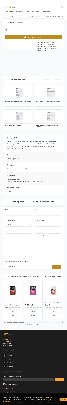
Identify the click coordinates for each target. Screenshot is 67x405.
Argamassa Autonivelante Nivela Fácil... (11, 305)
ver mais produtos (54, 276)
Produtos (42, 17)
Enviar (56, 266)
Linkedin (9, 363)
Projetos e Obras (9, 388)
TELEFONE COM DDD (10, 232)
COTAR (12, 315)
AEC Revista (19, 11)
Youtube (9, 359)
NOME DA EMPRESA (39, 221)
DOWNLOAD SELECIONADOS (52, 79)
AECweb (7, 17)
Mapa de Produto (8, 345)
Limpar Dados (11, 266)
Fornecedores (35, 11)
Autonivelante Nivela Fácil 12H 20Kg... (31, 304)
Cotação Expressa (46, 11)
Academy (27, 11)
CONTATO (13, 311)
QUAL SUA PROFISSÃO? (10, 221)
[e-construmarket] (10, 384)
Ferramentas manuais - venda (21, 17)
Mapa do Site (7, 343)
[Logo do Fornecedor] (11, 23)
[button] (4, 322)
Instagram (10, 366)
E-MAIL (36, 210)
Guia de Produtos (9, 11)
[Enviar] (59, 379)
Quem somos (7, 341)
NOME (6, 210)
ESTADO (36, 232)
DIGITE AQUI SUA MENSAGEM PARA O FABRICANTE (17, 243)
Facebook (9, 355)
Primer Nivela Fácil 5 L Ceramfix (52, 304)
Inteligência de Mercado (11, 392)
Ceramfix (34, 17)
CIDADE (49, 232)
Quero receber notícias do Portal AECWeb (19, 261)
